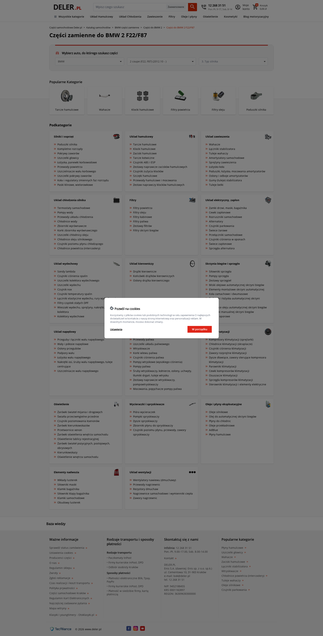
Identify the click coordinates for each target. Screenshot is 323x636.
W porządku (199, 329)
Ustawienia (116, 329)
